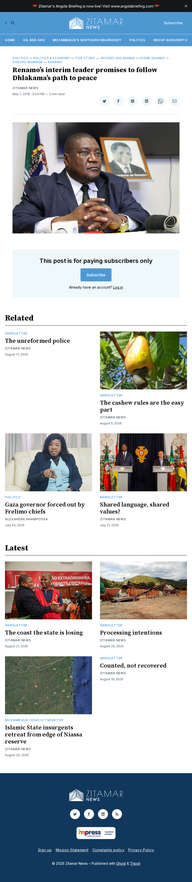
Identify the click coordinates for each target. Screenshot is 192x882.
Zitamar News (25, 88)
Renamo (55, 62)
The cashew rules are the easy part (142, 406)
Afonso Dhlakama (117, 58)
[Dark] (7, 22)
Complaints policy (108, 850)
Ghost (121, 863)
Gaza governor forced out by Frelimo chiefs (45, 508)
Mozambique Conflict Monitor (34, 720)
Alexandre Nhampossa (26, 519)
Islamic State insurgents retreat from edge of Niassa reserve (43, 734)
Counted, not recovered (133, 666)
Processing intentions (131, 633)
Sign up (45, 850)
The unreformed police (37, 341)
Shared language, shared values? (134, 508)
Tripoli (135, 863)
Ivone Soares (152, 58)
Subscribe (173, 23)
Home (10, 40)
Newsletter (16, 333)
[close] (186, 6)
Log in (118, 287)
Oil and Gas (34, 40)
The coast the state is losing (44, 633)
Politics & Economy (51, 58)
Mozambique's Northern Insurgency (87, 40)
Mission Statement (72, 850)
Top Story (85, 58)
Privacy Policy (141, 850)
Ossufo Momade (27, 62)
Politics (137, 40)
